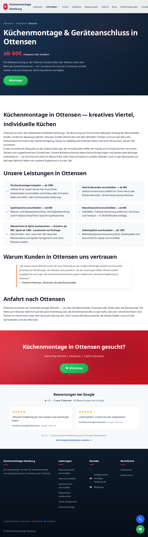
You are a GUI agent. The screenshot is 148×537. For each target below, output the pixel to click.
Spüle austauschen (68, 501)
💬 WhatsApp (74, 368)
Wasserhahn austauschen (65, 494)
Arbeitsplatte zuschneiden (97, 230)
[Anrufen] (140, 519)
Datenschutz (127, 475)
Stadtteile (76, 6)
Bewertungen (91, 6)
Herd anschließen (67, 478)
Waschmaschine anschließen (99, 207)
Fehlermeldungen (129, 6)
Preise (65, 6)
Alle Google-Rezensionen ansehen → (74, 440)
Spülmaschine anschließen (25, 207)
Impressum (126, 469)
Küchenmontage (67, 507)
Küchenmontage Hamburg (17, 6)
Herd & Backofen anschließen (99, 187)
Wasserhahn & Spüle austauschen (30, 226)
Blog (114, 6)
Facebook (51, 521)
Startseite (37, 6)
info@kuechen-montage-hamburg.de (101, 478)
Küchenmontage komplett (25, 185)
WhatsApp (15, 80)
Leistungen (51, 7)
